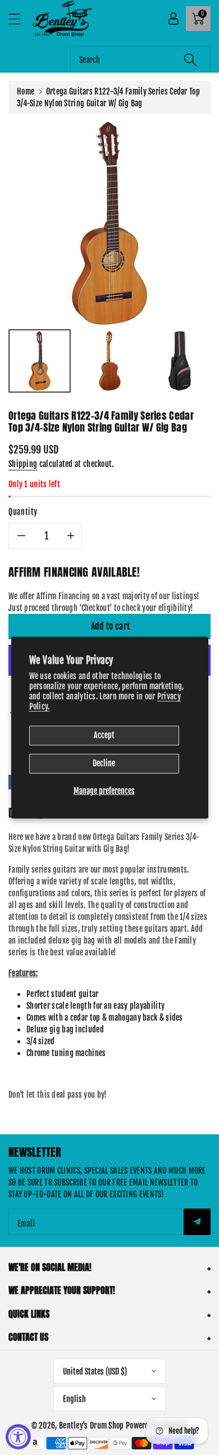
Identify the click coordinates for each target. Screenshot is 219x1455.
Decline (104, 763)
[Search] (190, 59)
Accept (104, 735)
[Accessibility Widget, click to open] (18, 1436)
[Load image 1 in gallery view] (40, 361)
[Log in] (173, 18)
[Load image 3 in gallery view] (180, 361)
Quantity (23, 512)
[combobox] (140, 59)
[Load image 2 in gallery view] (110, 361)
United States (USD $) (95, 1371)
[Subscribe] (197, 1222)
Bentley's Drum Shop (91, 1425)
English (74, 1399)
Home (25, 91)
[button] (19, 19)
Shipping (22, 464)
